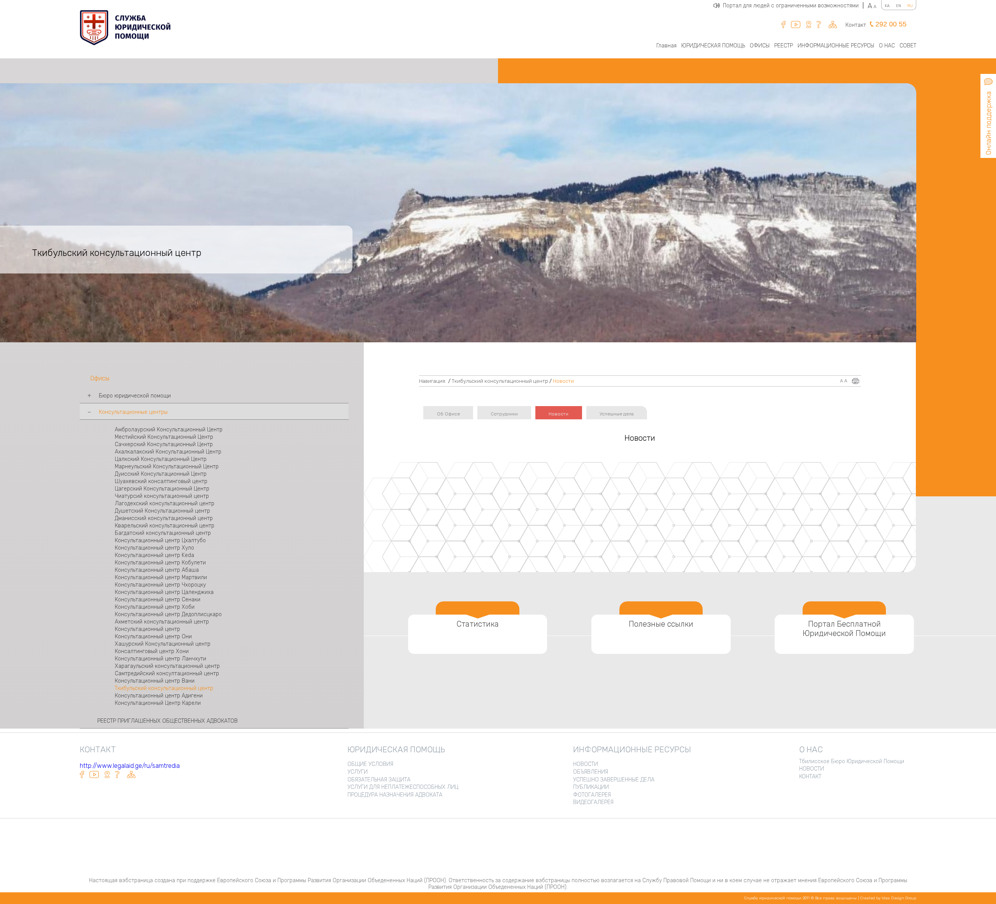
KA (887, 6)
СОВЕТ (908, 45)
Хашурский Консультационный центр (162, 644)
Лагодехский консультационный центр (164, 503)
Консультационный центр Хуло (154, 548)
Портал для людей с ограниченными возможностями (793, 5)
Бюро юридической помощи (135, 395)
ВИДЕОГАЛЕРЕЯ (593, 802)
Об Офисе (448, 414)
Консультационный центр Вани (155, 681)
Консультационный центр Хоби (155, 607)
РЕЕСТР (783, 45)
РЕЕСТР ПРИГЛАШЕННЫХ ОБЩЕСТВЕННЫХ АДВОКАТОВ (167, 721)
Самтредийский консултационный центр (167, 673)
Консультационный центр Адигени (159, 695)
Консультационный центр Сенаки (157, 599)
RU (910, 6)
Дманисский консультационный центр (164, 518)
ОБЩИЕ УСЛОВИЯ (370, 764)
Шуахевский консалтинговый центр (161, 481)
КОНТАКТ (810, 776)
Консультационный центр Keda (154, 555)
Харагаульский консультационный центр (167, 666)
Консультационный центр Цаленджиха (164, 592)
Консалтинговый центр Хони (152, 651)
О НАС (887, 45)
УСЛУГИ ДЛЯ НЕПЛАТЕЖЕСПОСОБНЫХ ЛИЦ (402, 787)
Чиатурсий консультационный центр (162, 496)
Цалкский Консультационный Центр (161, 459)
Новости (563, 381)
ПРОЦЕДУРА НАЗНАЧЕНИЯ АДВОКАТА (394, 795)
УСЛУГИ (357, 772)
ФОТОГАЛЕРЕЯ (592, 795)
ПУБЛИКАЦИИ (591, 787)
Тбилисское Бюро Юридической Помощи (851, 761)
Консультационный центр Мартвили (161, 577)
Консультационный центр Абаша (157, 570)
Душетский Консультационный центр (162, 511)
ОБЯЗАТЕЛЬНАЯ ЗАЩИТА (378, 779)
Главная (666, 45)
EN (898, 6)
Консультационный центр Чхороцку (160, 585)
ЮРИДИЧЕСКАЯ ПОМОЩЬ (713, 45)
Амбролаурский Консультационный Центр (169, 429)
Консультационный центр (148, 629)
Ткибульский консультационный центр (164, 688)
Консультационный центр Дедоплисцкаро (168, 614)
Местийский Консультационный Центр (164, 437)
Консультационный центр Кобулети (160, 562)
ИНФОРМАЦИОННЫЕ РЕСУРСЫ (836, 45)
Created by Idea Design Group (888, 898)
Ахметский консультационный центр (162, 621)
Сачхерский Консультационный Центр (164, 444)
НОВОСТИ (585, 764)
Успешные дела (617, 414)
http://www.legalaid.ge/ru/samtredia (130, 765)
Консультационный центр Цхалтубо (160, 540)
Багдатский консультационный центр (163, 533)
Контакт (855, 25)
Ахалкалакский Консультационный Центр (168, 451)
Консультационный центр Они (153, 636)
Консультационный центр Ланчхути (160, 658)
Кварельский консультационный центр (164, 525)
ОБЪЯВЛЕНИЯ (590, 772)
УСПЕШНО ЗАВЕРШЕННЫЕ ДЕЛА (613, 779)
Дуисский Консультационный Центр (161, 474)
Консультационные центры (133, 412)
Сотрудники (504, 414)
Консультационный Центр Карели (158, 703)
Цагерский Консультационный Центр (162, 488)
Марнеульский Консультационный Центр (167, 466)
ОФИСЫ (760, 45)
